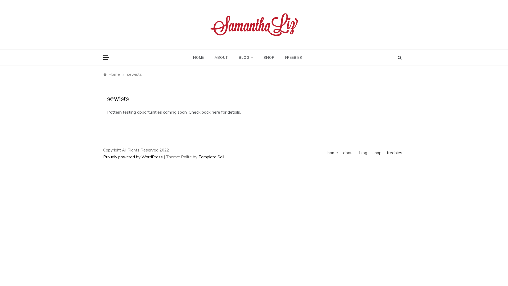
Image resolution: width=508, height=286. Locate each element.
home (198, 57)
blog (244, 57)
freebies (293, 57)
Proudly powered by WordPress (133, 156)
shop (269, 57)
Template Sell (211, 156)
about (221, 57)
